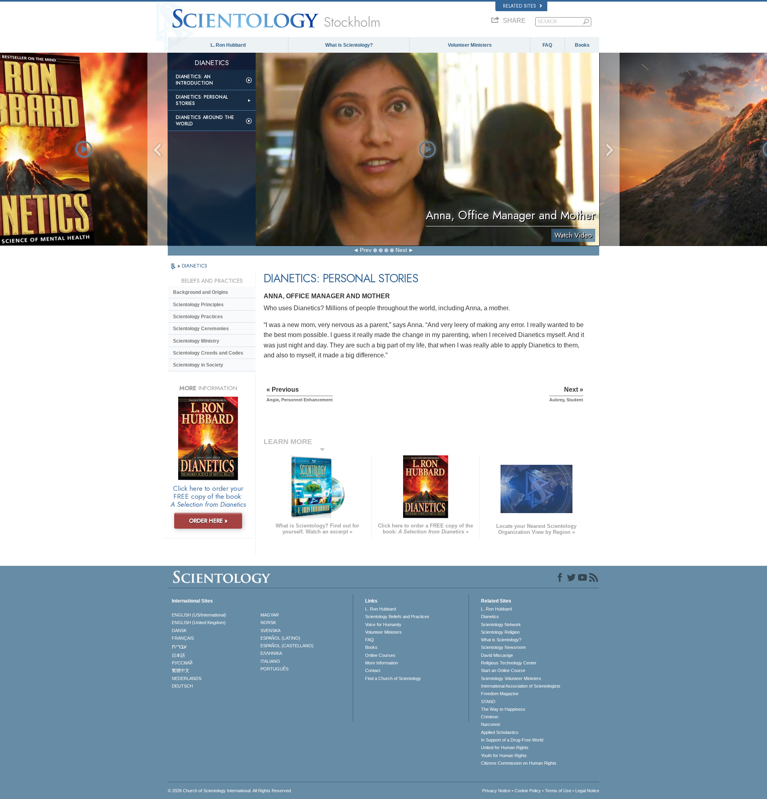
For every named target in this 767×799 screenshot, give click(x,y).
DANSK (179, 630)
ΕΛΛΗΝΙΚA (271, 653)
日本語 (178, 655)
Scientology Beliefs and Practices (397, 616)
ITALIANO (270, 661)
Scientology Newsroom (503, 647)
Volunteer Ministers (470, 45)
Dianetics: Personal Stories (202, 100)
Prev (366, 250)
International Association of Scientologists (520, 686)
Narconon (490, 724)
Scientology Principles (198, 304)
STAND (488, 701)
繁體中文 (180, 670)
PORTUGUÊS (274, 668)
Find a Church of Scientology (393, 678)
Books (582, 45)
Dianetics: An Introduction (194, 80)
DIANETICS (194, 266)
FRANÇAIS (183, 638)
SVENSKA (270, 630)
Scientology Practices (198, 316)
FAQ (547, 45)
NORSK (268, 622)
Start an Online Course (503, 670)
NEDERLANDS (186, 678)
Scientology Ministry (196, 341)
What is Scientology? (349, 45)
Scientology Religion (500, 632)
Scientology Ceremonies (201, 328)
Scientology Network (501, 624)
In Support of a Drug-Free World (512, 740)
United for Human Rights (505, 747)
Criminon (489, 716)
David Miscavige (497, 655)
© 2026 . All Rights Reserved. (230, 790)
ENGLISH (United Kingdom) (199, 622)
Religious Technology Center (509, 662)
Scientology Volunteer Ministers (511, 678)
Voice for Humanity (383, 624)
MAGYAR (269, 615)
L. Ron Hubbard (228, 45)
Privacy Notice (496, 790)
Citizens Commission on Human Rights (518, 763)
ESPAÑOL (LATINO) (280, 638)
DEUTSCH (182, 686)
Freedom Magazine (500, 693)
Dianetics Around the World (205, 120)
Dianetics (490, 616)
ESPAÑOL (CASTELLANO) (287, 645)
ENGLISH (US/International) (199, 615)
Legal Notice (587, 790)
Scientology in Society (198, 365)
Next (401, 250)
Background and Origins (200, 292)
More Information (381, 662)
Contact (372, 670)
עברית (179, 646)
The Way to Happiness (503, 709)
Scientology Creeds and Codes (208, 353)
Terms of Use (558, 790)
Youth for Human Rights (504, 755)
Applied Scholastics (500, 732)
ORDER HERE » (208, 521)
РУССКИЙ (182, 662)
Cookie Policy (528, 790)
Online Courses (380, 655)
